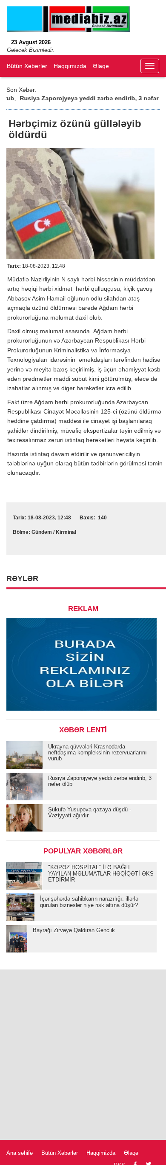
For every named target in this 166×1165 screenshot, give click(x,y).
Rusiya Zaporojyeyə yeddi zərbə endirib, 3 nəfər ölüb (88, 98)
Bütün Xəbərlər (27, 65)
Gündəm (41, 532)
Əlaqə (101, 65)
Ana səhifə (19, 1153)
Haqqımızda (70, 65)
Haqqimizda (100, 1153)
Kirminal (66, 532)
